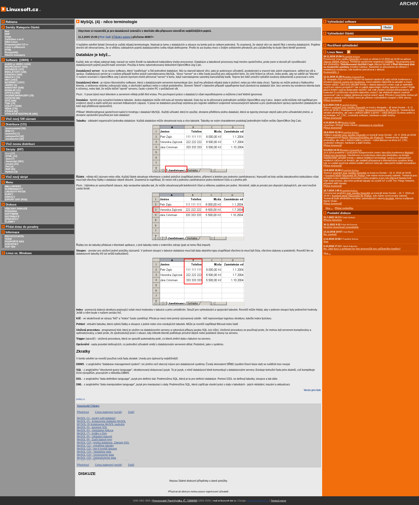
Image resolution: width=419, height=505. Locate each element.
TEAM (8, 239)
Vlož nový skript (17, 177)
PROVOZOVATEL (14, 236)
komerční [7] (12, 133)
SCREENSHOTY (14, 189)
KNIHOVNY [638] (14, 87)
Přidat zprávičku (344, 208)
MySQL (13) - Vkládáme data (94, 451)
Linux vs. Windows (19, 253)
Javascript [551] (14, 161)
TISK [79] (10, 103)
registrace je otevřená (371, 125)
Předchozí (83, 412)
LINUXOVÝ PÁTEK (15, 191)
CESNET (389, 61)
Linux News (335, 52)
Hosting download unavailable (341, 227)
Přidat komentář (332, 100)
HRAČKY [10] (12, 77)
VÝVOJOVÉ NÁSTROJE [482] (21, 113)
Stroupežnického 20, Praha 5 (382, 110)
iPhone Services (332, 220)
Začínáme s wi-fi (14, 39)
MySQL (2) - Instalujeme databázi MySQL (101, 421)
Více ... (327, 253)
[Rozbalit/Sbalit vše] (31, 60)
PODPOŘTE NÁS (14, 241)
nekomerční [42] (14, 136)
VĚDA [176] (11, 108)
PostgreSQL (12, 52)
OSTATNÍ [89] (12, 98)
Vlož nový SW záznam (21, 119)
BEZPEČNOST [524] (16, 66)
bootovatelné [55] (15, 128)
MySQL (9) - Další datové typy (94, 439)
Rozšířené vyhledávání (342, 45)
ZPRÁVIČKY (12, 219)
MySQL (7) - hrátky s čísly (92, 433)
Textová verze (278, 500)
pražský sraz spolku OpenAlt (348, 107)
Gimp (8, 36)
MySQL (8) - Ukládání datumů (94, 436)
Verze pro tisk (312, 390)
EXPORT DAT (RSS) (16, 199)
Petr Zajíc (105, 37)
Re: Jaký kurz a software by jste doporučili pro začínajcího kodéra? (362, 248)
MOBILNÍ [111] (13, 90)
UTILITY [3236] (13, 106)
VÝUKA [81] (11, 111)
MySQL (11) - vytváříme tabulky (95, 445)
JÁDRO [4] (11, 85)
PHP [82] (10, 169)
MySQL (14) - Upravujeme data (95, 454)
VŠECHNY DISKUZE (16, 208)
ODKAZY (10, 197)
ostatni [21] (12, 164)
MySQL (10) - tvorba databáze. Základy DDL (103, 442)
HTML (8, 49)
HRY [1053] (11, 79)
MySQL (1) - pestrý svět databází (96, 418)
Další (131, 412)
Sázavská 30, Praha (353, 175)
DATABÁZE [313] (14, 69)
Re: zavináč (330, 234)
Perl (7, 31)
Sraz (325, 241)
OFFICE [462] (12, 93)
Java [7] (9, 158)
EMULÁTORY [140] (15, 72)
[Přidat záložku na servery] (85, 400)
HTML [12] (11, 156)
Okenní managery (15, 55)
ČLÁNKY (10, 221)
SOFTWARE (11, 214)
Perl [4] (9, 166)
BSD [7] (9, 131)
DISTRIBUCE (12, 216)
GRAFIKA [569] (13, 74)
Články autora (122, 37)
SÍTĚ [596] (10, 100)
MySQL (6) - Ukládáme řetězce (95, 430)
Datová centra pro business (349, 82)
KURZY (9, 194)
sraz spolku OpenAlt (358, 193)
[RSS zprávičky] (348, 52)
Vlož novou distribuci (20, 144)
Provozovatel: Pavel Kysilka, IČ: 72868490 (174, 500)
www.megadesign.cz (258, 500)
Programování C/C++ (16, 44)
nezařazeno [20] (14, 139)
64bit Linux (11, 42)
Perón (360, 110)
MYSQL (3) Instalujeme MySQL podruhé (101, 424)
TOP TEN (10, 246)
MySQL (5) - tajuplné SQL (92, 427)
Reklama (11, 22)
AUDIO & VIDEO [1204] (18, 64)
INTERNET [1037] (14, 82)
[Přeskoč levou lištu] (40, 10)
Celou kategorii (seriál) (108, 412)
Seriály (10, 27)
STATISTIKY (11, 244)
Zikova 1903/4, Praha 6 (336, 61)
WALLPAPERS (13, 186)
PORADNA (11, 211)
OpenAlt (354, 59)
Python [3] (11, 171)
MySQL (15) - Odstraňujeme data (96, 457)
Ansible (389, 198)
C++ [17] (10, 153)
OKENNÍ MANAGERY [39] (19, 95)
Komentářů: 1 (331, 72)
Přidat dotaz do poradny (21, 226)
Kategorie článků (28, 27)
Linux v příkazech (15, 47)
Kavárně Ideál (333, 175)
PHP (7, 34)
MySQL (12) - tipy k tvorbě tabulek (97, 448)
